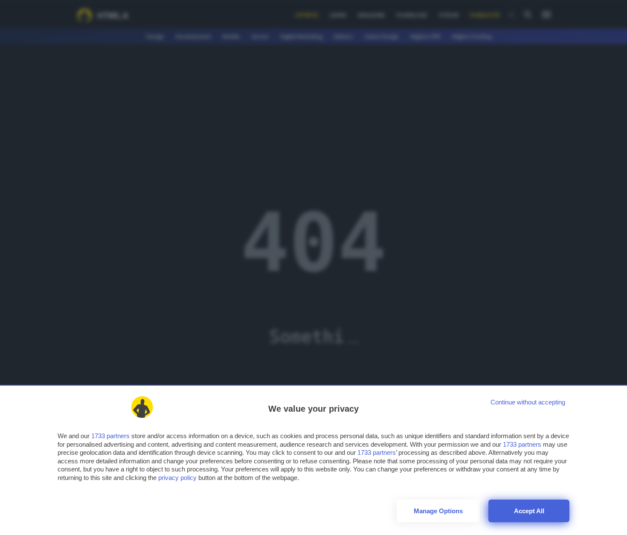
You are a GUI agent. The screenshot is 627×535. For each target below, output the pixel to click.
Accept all (529, 511)
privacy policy (177, 477)
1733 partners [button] (110, 435)
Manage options (438, 511)
